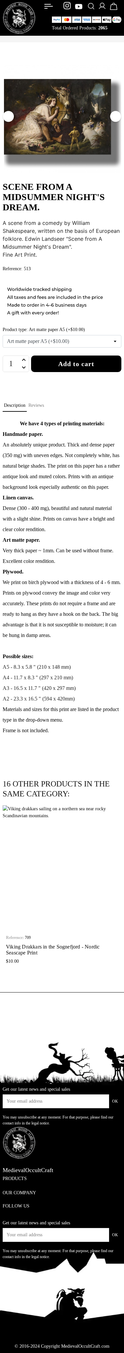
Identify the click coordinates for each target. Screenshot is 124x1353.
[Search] (91, 7)
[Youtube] (78, 7)
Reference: (15, 937)
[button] (7, 886)
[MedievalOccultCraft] (19, 17)
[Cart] (113, 9)
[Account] (102, 8)
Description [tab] (14, 405)
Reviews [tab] (36, 405)
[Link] (48, 6)
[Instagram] (67, 7)
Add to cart (76, 363)
